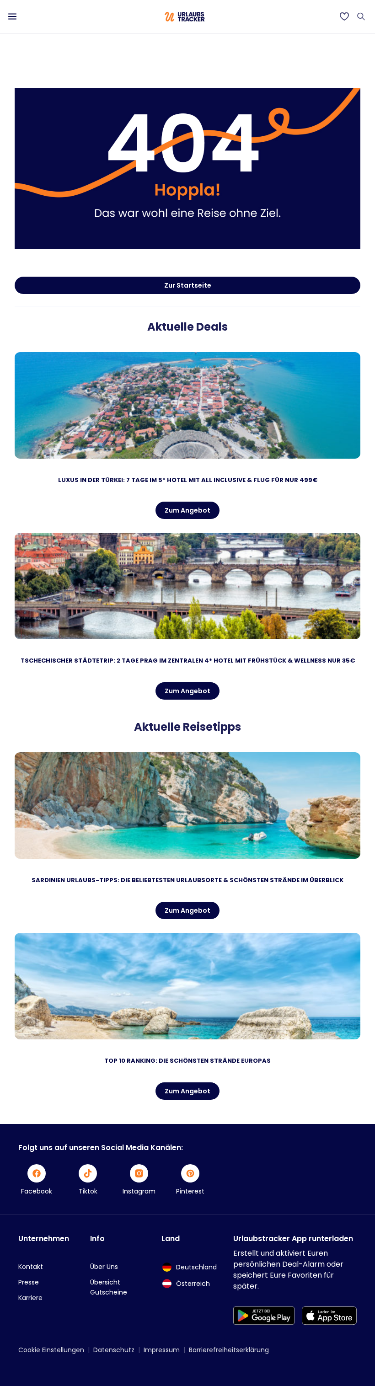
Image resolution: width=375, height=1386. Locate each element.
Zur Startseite (187, 285)
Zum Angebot (187, 510)
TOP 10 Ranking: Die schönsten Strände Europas (187, 1060)
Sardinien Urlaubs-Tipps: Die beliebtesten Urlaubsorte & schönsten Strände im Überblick (187, 880)
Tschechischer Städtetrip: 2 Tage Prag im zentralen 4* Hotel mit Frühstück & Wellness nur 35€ (188, 660)
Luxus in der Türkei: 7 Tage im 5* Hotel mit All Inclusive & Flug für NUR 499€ (187, 480)
